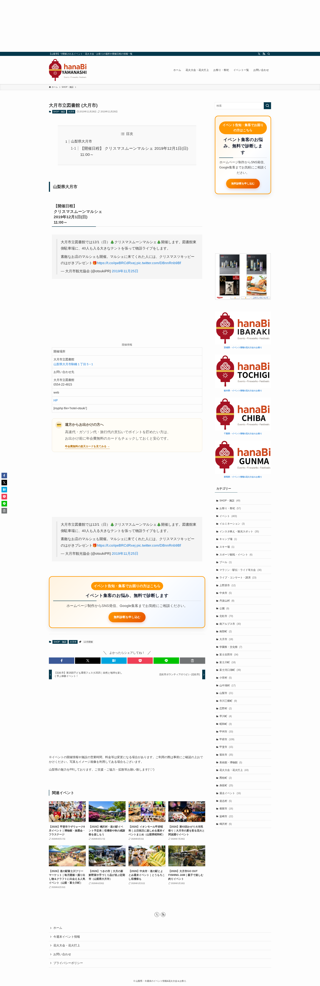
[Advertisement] (160, 26)
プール (225, 562)
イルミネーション (232, 523)
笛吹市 (226, 754)
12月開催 (88, 642)
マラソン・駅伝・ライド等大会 (240, 569)
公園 (224, 608)
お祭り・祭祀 (230, 508)
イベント (228, 516)
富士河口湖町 (230, 669)
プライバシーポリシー (68, 963)
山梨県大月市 (81, 141)
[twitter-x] (259, 54)
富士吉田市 (228, 654)
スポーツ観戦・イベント (235, 554)
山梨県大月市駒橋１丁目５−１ (74, 364)
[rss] (263, 54)
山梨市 (226, 693)
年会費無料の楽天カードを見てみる (85, 446)
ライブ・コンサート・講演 (237, 577)
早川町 (225, 716)
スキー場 (226, 546)
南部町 (225, 631)
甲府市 (226, 739)
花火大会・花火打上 (234, 770)
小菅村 (225, 677)
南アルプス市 (230, 623)
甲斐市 (226, 746)
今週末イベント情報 (66, 936)
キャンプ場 (228, 539)
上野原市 (227, 585)
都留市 (226, 808)
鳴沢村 (225, 823)
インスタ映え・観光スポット (239, 531)
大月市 (71, 112)
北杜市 (226, 616)
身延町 (226, 785)
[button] (61, 660)
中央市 (225, 592)
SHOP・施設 (59, 112)
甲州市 (226, 731)
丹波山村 (226, 600)
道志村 (225, 800)
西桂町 (225, 777)
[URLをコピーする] (192, 660)
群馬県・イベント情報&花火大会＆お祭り (243, 477)
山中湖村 (227, 685)
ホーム (57, 927)
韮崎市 (226, 816)
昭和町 (225, 723)
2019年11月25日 (125, 271)
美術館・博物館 (230, 762)
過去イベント (230, 793)
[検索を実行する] (267, 105)
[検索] (268, 54)
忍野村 (225, 708)
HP (56, 400)
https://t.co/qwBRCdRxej (116, 263)
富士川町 (227, 662)
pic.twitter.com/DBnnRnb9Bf (158, 263)
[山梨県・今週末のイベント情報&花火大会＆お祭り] (67, 70)
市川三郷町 (228, 700)
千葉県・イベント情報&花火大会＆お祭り (243, 433)
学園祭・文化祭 (230, 646)
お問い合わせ (62, 954)
